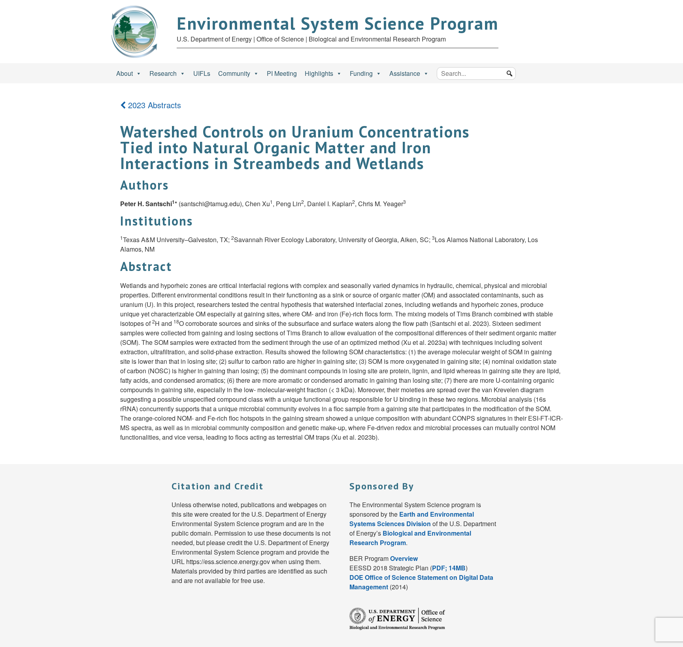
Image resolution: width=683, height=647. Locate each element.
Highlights (319, 73)
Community (234, 73)
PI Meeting (282, 73)
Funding (361, 73)
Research (163, 73)
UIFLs (201, 73)
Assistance (404, 73)
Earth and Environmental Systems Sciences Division (411, 519)
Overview (404, 558)
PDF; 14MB (449, 567)
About (124, 73)
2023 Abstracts (153, 105)
